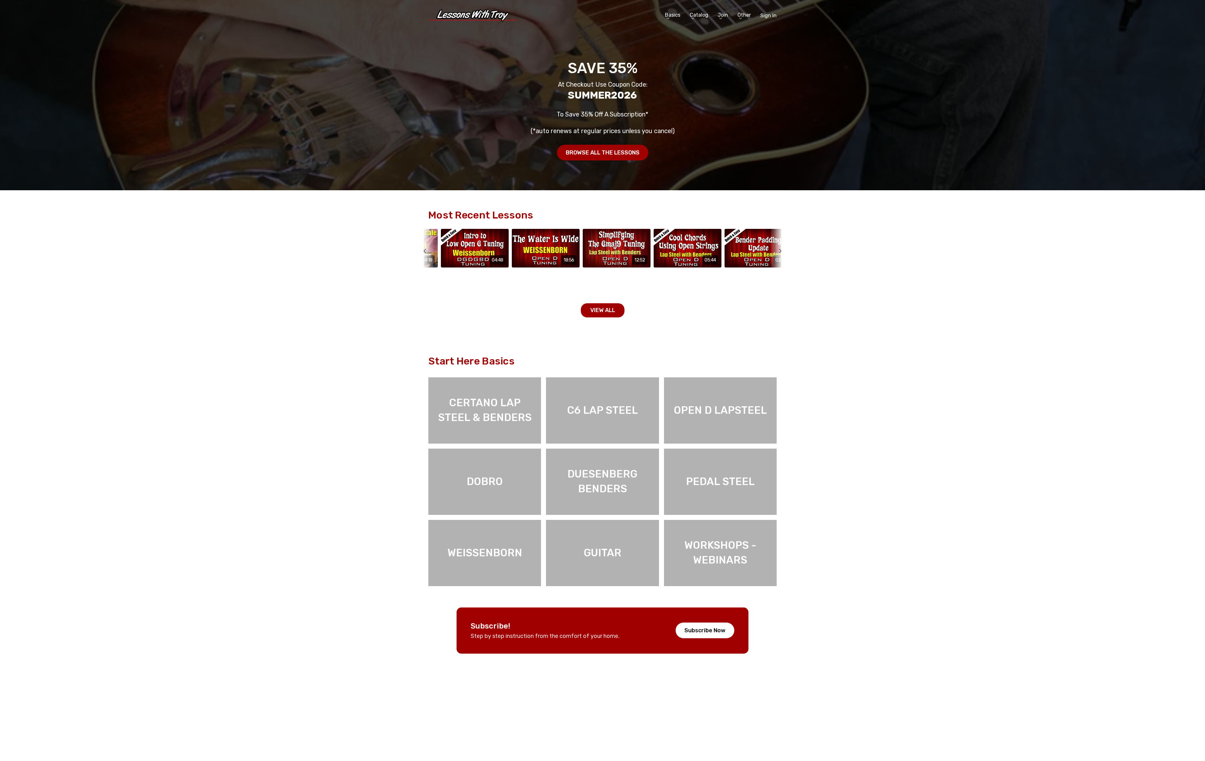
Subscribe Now (705, 630)
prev (429, 265)
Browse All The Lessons (603, 152)
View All (602, 310)
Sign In (768, 16)
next (776, 265)
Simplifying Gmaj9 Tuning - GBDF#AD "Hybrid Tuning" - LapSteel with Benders (614, 281)
